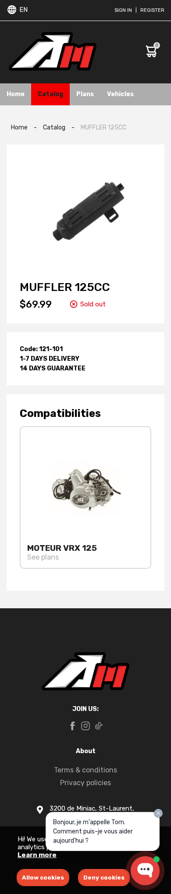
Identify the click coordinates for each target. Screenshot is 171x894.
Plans (85, 94)
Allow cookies (43, 877)
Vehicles (120, 94)
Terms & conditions (85, 770)
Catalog (50, 94)
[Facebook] (72, 727)
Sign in (123, 10)
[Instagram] (85, 727)
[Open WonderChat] (145, 870)
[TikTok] (98, 727)
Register (152, 10)
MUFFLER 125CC (103, 127)
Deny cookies (104, 877)
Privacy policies (85, 783)
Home (16, 94)
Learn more (37, 855)
